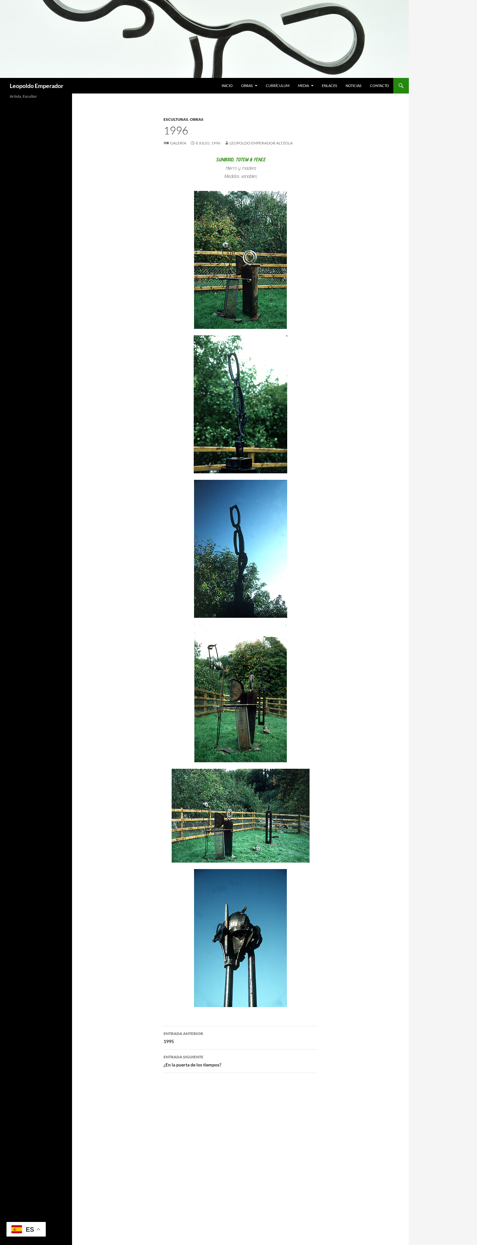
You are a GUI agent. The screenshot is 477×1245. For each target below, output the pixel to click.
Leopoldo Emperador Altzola (261, 143)
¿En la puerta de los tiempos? (192, 1060)
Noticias (353, 85)
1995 (183, 1037)
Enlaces (329, 85)
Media (303, 85)
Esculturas (176, 119)
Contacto (379, 85)
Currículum (277, 85)
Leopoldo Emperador (36, 85)
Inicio (227, 85)
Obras (247, 85)
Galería (178, 143)
